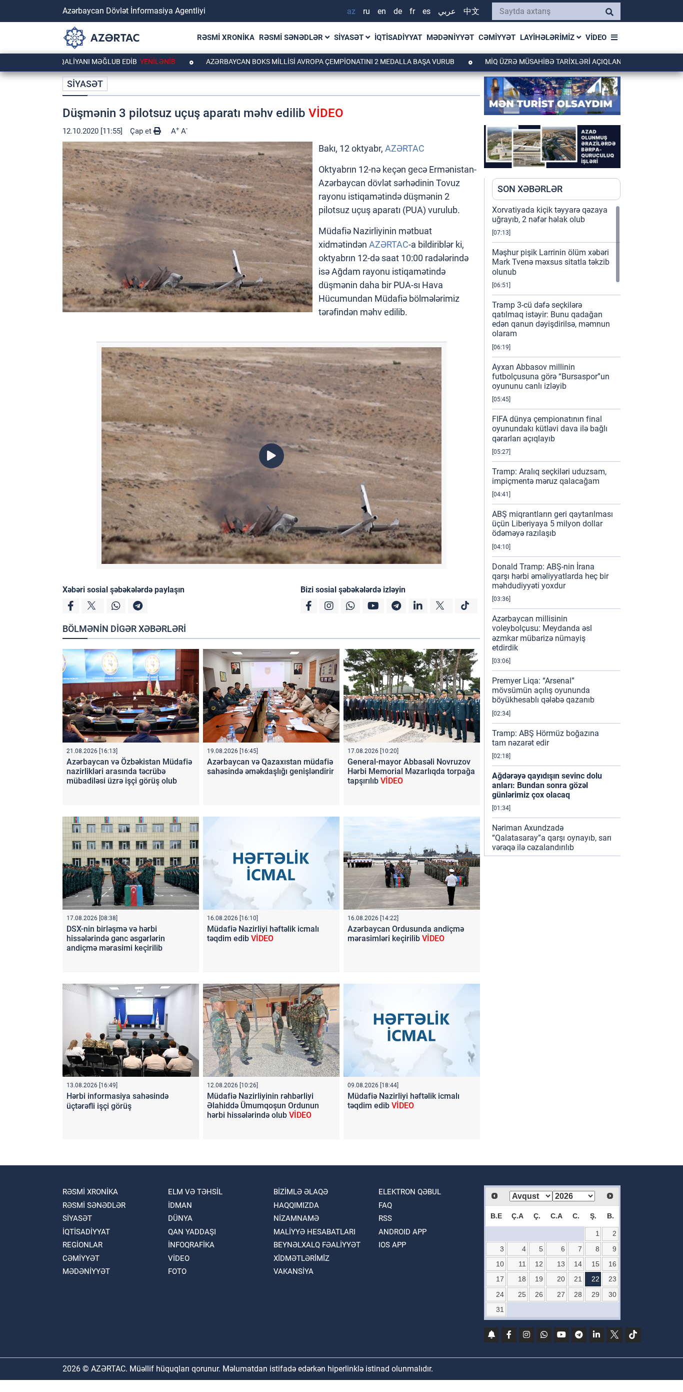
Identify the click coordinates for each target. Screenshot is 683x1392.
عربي (447, 11)
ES (426, 11)
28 (578, 1294)
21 (578, 1279)
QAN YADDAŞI (192, 1231)
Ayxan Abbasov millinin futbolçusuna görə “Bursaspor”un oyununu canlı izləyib (551, 376)
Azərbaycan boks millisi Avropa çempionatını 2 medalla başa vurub (283, 62)
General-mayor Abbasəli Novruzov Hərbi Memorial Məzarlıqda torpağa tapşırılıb (411, 771)
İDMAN (180, 1205)
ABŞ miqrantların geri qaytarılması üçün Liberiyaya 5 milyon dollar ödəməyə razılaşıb (552, 523)
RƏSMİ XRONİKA (225, 37)
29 (596, 1294)
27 (561, 1294)
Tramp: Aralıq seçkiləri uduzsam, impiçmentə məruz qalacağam (549, 476)
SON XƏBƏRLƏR (530, 189)
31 (500, 1309)
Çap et (142, 131)
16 (612, 1264)
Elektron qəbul (409, 1191)
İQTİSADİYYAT (398, 37)
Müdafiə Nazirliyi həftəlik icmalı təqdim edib (263, 933)
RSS (385, 1218)
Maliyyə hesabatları (315, 1231)
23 (612, 1279)
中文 (472, 11)
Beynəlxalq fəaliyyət (317, 1244)
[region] (556, 530)
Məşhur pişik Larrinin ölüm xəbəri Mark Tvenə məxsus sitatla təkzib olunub (551, 262)
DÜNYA (180, 1218)
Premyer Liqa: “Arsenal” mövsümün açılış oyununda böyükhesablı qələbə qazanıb (543, 690)
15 (596, 1264)
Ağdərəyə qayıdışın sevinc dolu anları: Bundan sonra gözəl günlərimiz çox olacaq (547, 785)
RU (366, 11)
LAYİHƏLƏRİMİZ (548, 37)
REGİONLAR (82, 1244)
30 (612, 1294)
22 (596, 1279)
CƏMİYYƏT (497, 37)
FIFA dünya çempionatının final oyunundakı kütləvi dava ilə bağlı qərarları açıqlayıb (550, 428)
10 (500, 1264)
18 (522, 1279)
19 (539, 1279)
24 (500, 1294)
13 (561, 1264)
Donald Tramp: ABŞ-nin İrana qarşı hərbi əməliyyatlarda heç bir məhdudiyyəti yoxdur (550, 576)
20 (561, 1279)
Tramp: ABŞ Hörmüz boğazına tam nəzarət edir (545, 738)
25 (522, 1294)
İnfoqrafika (191, 1244)
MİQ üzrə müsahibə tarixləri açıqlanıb (508, 62)
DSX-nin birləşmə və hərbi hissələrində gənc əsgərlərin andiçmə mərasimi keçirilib (115, 938)
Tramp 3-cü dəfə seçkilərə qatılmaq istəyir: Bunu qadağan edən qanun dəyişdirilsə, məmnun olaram (551, 319)
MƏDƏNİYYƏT (450, 37)
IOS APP (392, 1244)
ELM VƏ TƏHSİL (195, 1191)
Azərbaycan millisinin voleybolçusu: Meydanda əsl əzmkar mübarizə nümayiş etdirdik (542, 633)
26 (539, 1294)
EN (382, 11)
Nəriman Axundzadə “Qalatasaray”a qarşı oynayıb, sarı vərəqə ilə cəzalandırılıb (552, 837)
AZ (351, 11)
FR (412, 11)
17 (500, 1279)
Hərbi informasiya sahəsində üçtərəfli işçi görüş (117, 1100)
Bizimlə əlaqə (301, 1191)
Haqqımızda (296, 1205)
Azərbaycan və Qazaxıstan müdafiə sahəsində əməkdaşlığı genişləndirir (270, 766)
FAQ (385, 1205)
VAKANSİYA (294, 1271)
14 (578, 1264)
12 (539, 1264)
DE (398, 11)
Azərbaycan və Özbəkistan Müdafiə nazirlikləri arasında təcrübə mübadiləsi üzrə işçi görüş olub (129, 771)
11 (522, 1264)
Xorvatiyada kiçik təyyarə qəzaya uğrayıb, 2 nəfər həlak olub (550, 214)
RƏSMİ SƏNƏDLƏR (292, 37)
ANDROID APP (402, 1231)
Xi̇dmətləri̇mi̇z (302, 1258)
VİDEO (596, 37)
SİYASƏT (350, 37)
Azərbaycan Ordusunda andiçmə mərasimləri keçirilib (406, 933)
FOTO (177, 1271)
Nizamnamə (296, 1218)
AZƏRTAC (404, 148)
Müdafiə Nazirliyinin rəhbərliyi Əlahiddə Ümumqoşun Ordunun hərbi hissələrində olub (263, 1105)
